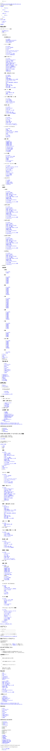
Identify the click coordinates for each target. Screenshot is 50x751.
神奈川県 (7, 294)
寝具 (7, 133)
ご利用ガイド (6, 403)
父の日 (5, 368)
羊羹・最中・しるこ (9, 61)
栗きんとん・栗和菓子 (10, 65)
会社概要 (3, 735)
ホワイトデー (6, 365)
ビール (7, 111)
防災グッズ (8, 136)
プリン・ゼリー (9, 52)
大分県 (7, 345)
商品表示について (5, 699)
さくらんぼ (6, 367)
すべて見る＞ (6, 576)
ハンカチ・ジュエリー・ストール (12, 166)
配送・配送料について (6, 698)
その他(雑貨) (8, 151)
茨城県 (7, 288)
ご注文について (5, 697)
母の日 (5, 366)
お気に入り (4, 21)
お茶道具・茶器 (9, 130)
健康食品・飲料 (7, 568)
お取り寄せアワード (5, 376)
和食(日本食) (8, 78)
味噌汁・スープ (9, 84)
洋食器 (7, 159)
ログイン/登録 (2, 19)
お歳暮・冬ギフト (7, 370)
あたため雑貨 (8, 150)
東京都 (7, 293)
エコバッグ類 (8, 169)
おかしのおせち (9, 42)
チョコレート (8, 48)
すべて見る (8, 39)
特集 (3, 466)
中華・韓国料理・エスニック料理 (12, 79)
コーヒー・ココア (7, 542)
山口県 (7, 328)
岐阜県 (7, 305)
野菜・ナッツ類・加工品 (10, 101)
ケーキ (7, 49)
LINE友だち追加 (3, 444)
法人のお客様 (4, 380)
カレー (7, 81)
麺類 (7, 93)
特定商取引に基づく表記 (6, 740)
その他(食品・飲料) (9, 148)
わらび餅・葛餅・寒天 (10, 63)
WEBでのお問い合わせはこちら (16, 704)
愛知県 (7, 307)
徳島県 (7, 333)
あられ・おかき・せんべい (11, 59)
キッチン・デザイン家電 (10, 156)
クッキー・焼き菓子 (9, 47)
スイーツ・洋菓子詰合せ (10, 54)
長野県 (7, 304)
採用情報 (3, 420)
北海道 (7, 272)
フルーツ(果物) (8, 99)
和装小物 (7, 171)
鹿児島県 (7, 347)
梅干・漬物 (8, 86)
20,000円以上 (8, 184)
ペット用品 (8, 135)
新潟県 (7, 299)
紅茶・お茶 (6, 543)
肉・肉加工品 (8, 76)
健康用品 (7, 175)
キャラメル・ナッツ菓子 (10, 53)
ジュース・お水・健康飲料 (11, 113)
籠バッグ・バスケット (10, 167)
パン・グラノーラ (9, 94)
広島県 (7, 327)
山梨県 (7, 303)
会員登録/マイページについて (7, 700)
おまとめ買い (4, 379)
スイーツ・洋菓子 (9, 192)
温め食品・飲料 (7, 571)
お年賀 (5, 372)
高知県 (7, 336)
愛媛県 (7, 335)
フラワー (7, 134)
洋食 (7, 77)
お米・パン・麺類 (9, 195)
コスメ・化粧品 (9, 173)
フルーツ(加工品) (9, 100)
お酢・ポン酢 (8, 122)
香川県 (7, 334)
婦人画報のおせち (5, 30)
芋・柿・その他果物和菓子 (11, 66)
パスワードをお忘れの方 (4, 636)
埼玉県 (7, 291)
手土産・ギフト (5, 357)
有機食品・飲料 (7, 569)
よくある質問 (6, 404)
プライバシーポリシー (6, 739)
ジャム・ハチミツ (9, 102)
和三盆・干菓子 (7, 496)
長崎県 (7, 343)
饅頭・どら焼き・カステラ (11, 62)
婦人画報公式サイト (7, 419)
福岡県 (7, 341)
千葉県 (7, 292)
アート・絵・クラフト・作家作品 (12, 131)
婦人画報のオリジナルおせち (11, 40)
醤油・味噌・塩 (9, 121)
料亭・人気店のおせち (10, 41)
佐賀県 (7, 342)
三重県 (7, 312)
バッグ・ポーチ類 (9, 168)
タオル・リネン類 (9, 132)
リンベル (5, 418)
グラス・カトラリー (9, 160)
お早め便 (3, 378)
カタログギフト (9, 202)
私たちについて (7, 421)
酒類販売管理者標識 (7, 417)
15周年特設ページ (5, 375)
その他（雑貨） (7, 579)
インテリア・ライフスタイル (11, 199)
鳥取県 (7, 324)
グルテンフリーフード (10, 146)
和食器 (7, 158)
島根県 (7, 325)
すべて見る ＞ (6, 567)
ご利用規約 (4, 738)
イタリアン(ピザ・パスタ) (10, 80)
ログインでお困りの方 (13, 636)
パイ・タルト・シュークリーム (11, 51)
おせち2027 (6, 391)
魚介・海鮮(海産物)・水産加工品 (12, 82)
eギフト (3, 358)
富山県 (7, 300)
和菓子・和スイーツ (9, 193)
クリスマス (6, 371)
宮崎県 (7, 346)
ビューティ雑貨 (9, 174)
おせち (5, 363)
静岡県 (7, 306)
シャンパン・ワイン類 (10, 110)
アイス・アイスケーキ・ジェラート (12, 50)
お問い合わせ (6, 405)
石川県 (7, 301)
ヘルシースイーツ (9, 147)
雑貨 (7, 129)
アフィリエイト (5, 743)
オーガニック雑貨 (9, 149)
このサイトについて (7, 402)
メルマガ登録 (6, 406)
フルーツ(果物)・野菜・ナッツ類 (12, 196)
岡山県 (7, 326)
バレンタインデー (7, 364)
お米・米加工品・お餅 (10, 92)
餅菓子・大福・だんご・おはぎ (11, 64)
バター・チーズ (9, 118)
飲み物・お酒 (8, 197)
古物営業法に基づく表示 (6, 741)
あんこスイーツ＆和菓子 (8, 497)
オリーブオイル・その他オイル (11, 124)
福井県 (7, 302)
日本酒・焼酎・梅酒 (9, 112)
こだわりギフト (5, 676)
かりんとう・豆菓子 (9, 60)
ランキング (4, 465)
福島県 (7, 283)
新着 (3, 31)
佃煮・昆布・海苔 (9, 85)
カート (3, 22)
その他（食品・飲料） (8, 574)
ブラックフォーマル (9, 172)
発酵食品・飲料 (7, 570)
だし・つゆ (8, 120)
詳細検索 (2, 6)
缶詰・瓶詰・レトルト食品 (11, 87)
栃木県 (7, 289)
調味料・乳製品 (9, 198)
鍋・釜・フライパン (9, 157)
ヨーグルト (8, 119)
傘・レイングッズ (9, 170)
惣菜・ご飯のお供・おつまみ (11, 194)
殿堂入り (3, 377)
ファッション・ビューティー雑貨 (12, 201)
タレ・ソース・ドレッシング (11, 123)
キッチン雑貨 (8, 161)
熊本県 (7, 344)
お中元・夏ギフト (7, 369)
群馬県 (7, 290)
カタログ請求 (6, 392)
